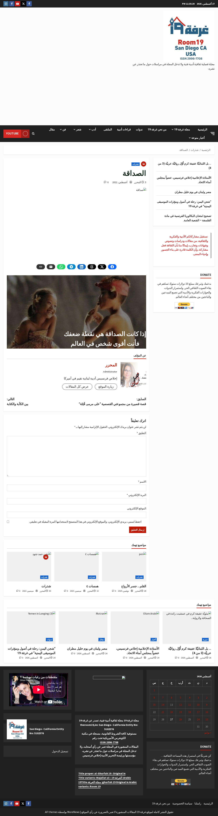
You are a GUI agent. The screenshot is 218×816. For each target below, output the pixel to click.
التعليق (141, 433)
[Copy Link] (40, 266)
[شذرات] (29, 566)
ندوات (139, 129)
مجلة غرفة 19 (182, 129)
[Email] (51, 266)
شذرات (136, 164)
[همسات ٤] (76, 566)
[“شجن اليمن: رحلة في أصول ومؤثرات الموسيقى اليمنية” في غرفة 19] (31, 627)
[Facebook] (112, 266)
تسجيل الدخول (60, 751)
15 (154, 704)
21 (162, 712)
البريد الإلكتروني (136, 495)
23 (206, 719)
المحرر (137, 182)
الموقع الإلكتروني (136, 508)
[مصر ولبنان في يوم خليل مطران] (83, 627)
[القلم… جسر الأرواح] (124, 566)
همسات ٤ (92, 586)
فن (64, 129)
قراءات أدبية (124, 129)
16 (206, 712)
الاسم (142, 481)
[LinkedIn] (81, 266)
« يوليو (207, 732)
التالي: (17, 401)
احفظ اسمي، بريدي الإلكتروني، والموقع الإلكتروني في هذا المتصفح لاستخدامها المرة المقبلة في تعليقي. (85, 521)
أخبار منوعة (198, 137)
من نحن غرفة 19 (157, 129)
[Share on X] (102, 266)
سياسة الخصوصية (182, 803)
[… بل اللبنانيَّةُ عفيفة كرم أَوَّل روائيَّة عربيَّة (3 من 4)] (187, 627)
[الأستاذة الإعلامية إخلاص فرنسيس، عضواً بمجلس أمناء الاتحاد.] (135, 627)
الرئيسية (202, 129)
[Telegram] (71, 266)
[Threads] (92, 266)
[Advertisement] (109, 96)
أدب (93, 129)
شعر (78, 129)
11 (189, 704)
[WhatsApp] (61, 266)
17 (198, 712)
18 (189, 712)
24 (198, 719)
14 (162, 704)
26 (180, 719)
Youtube (12, 133)
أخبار (154, 639)
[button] (213, 133)
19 (180, 712)
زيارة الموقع (106, 386)
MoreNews (73, 812)
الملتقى (108, 129)
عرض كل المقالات (77, 386)
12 (180, 704)
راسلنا (197, 803)
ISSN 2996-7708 (109, 742)
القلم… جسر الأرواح (133, 586)
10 (198, 704)
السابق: (112, 401)
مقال (52, 129)
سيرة (205, 639)
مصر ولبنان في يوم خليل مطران (193, 192)
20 (171, 712)
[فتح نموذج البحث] (33, 133)
